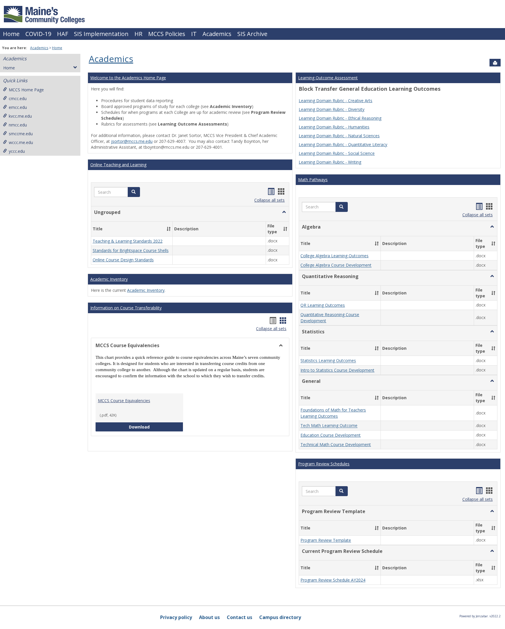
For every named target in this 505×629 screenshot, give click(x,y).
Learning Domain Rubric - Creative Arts (335, 100)
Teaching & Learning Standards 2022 (127, 241)
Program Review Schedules (324, 464)
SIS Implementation (101, 34)
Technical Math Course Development (335, 444)
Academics (217, 34)
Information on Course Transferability (126, 308)
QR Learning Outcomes (322, 305)
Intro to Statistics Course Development (337, 370)
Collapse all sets (269, 200)
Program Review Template (325, 540)
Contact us (239, 617)
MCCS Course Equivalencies (124, 400)
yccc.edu (17, 151)
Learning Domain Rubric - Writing (330, 162)
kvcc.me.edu (20, 116)
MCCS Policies (166, 34)
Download (156, 427)
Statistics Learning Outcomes (328, 361)
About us (209, 617)
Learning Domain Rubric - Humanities (334, 127)
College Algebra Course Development (335, 265)
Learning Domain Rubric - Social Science (337, 153)
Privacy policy (176, 617)
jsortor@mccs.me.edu (132, 141)
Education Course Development (330, 435)
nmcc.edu (18, 125)
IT (194, 34)
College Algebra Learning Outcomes (334, 255)
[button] (134, 192)
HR (138, 34)
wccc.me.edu (21, 142)
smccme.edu (21, 133)
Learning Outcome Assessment (328, 77)
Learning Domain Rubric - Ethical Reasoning (340, 118)
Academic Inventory (109, 279)
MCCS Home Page (26, 89)
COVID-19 (38, 34)
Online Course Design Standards (123, 260)
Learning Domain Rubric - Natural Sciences (339, 135)
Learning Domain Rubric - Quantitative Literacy (343, 144)
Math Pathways (313, 179)
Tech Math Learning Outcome (328, 426)
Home (11, 34)
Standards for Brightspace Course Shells (131, 250)
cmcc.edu (18, 98)
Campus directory (280, 617)
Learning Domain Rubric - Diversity (331, 109)
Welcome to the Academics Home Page (128, 77)
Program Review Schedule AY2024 (332, 580)
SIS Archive (252, 34)
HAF (62, 34)
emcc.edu (18, 107)
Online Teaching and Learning (118, 164)
